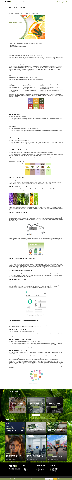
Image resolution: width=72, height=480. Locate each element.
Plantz (10, 4)
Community (10, 9)
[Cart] (65, 2)
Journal (13, 4)
